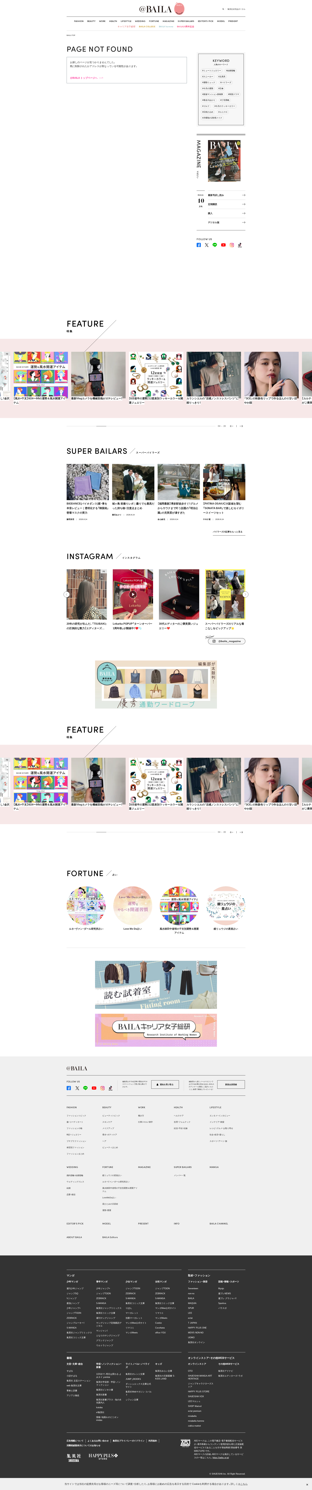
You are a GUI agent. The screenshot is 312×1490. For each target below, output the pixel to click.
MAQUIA (192, 1303)
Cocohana (160, 1328)
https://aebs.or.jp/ (221, 1457)
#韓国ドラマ (233, 94)
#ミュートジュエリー (211, 70)
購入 (210, 213)
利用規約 (153, 1441)
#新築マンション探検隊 (212, 94)
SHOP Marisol (195, 1406)
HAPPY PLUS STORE (198, 1391)
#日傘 (220, 88)
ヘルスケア (179, 1116)
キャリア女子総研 (126, 26)
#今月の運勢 (207, 88)
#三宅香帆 (224, 100)
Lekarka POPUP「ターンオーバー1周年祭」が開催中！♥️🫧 (132, 626)
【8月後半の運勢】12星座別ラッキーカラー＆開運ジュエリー (98, 400)
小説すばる (72, 1376)
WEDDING (140, 21)
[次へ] (245, 594)
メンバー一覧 (180, 1175)
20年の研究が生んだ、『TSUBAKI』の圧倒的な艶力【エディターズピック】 (87, 626)
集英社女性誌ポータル (236, 9)
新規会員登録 (231, 1084)
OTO (190, 1371)
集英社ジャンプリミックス (79, 1332)
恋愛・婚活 (71, 1194)
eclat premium (194, 1411)
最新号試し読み (216, 195)
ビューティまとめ (110, 1147)
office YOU (160, 1332)
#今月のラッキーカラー (224, 106)
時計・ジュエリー (74, 1135)
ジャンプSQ (72, 1293)
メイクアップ (108, 1128)
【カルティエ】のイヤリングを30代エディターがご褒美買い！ (270, 400)
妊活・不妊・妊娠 (181, 1128)
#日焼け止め (207, 112)
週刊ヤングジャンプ (105, 1318)
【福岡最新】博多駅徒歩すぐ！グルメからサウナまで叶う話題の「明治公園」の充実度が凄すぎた (178, 508)
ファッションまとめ (75, 1154)
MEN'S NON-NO (195, 1332)
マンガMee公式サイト (136, 1323)
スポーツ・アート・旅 (218, 1141)
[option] (41, 378)
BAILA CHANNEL (219, 1223)
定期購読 (212, 204)
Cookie (158, 1323)
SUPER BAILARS (186, 21)
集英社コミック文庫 (76, 1337)
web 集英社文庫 (74, 1385)
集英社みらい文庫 (163, 1371)
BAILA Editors (110, 1237)
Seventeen (193, 1288)
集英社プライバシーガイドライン (128, 1441)
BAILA (191, 1298)
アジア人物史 (73, 1395)
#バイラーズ (225, 82)
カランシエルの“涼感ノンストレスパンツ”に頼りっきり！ (155, 400)
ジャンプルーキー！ (75, 1323)
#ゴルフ (205, 106)
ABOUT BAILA (74, 1237)
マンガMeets (132, 1332)
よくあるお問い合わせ (98, 1441)
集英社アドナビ (225, 1371)
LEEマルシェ (194, 1401)
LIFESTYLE (126, 21)
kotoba (99, 1407)
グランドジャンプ (104, 1340)
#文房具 (221, 76)
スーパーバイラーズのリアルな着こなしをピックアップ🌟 (224, 626)
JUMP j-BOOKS (133, 1379)
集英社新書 (101, 1394)
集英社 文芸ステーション (79, 1380)
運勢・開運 (106, 1210)
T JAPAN (192, 1323)
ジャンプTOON (74, 1313)
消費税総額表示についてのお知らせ (83, 1445)
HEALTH (113, 21)
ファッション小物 (74, 1128)
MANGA (214, 1167)
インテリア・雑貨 (217, 1122)
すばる (70, 1371)
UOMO (191, 1337)
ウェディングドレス (75, 1182)
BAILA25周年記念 (185, 26)
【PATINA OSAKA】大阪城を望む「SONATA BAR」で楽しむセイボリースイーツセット (223, 508)
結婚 (69, 1188)
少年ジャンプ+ (74, 1308)
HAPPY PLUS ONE (197, 1328)
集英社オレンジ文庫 (135, 1374)
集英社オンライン (196, 1342)
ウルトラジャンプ (104, 1345)
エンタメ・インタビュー (220, 1116)
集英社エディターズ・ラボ (230, 1376)
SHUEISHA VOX (196, 1396)
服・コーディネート (75, 1122)
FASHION (79, 21)
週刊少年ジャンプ (75, 1288)
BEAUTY (91, 21)
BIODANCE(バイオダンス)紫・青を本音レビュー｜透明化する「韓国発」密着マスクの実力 (88, 508)
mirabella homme (196, 1421)
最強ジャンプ (73, 1303)
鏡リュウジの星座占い (226, 928)
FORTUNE (154, 21)
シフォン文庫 (132, 1399)
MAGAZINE (168, 21)
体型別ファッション (75, 1147)
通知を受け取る (166, 1084)
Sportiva (222, 1303)
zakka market (194, 1426)
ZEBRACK (72, 1318)
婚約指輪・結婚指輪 (75, 1175)
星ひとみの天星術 (110, 1204)
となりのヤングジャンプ (107, 1335)
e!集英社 (100, 1412)
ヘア (104, 1141)
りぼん (129, 1308)
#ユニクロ (222, 112)
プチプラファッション (76, 1141)
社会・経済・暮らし (217, 1135)
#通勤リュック (208, 82)
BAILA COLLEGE (147, 26)
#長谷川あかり (208, 100)
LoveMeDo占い (109, 1198)
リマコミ (130, 1328)
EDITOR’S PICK (206, 21)
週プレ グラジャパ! (227, 1298)
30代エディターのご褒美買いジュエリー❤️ (178, 626)
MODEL (221, 21)
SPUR (191, 1308)
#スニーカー (207, 76)
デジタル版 (213, 222)
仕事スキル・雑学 (145, 1122)
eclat (190, 1318)
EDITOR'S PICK (75, 1223)
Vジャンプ (72, 1298)
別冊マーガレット (134, 1318)
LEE (190, 1313)
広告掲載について (75, 1441)
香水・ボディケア (109, 1135)
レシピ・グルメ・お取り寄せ (221, 1128)
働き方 (141, 1116)
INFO (177, 1223)
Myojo (221, 1288)
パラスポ (222, 1308)
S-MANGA (72, 1328)
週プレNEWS (224, 1293)
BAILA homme (166, 26)
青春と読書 (72, 1390)
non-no (191, 1293)
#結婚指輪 (230, 70)
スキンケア (107, 1122)
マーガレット (132, 1313)
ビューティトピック (111, 1116)
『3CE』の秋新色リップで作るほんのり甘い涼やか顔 (213, 400)
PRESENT (233, 21)
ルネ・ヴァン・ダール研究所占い (86, 928)
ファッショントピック (76, 1116)
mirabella (192, 1416)
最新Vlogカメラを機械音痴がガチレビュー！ (39, 398)
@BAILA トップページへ (84, 77)
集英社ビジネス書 (104, 1390)
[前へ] (67, 594)
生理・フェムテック (182, 1122)
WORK (102, 21)
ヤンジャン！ (102, 1330)
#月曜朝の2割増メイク (212, 118)
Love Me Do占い (133, 928)
